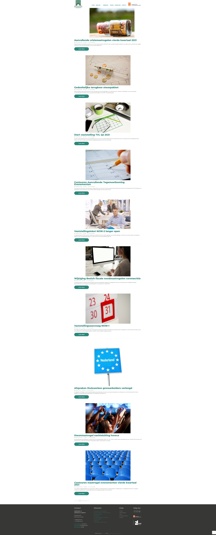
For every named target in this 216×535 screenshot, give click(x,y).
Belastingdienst (123, 512)
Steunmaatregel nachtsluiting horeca (96, 435)
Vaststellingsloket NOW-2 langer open (97, 231)
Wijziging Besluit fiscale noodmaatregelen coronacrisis (107, 278)
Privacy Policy (118, 533)
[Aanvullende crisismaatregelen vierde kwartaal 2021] (111, 37)
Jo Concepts (104, 533)
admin (85, 42)
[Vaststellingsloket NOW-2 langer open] (108, 228)
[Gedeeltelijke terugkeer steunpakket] (108, 84)
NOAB (121, 511)
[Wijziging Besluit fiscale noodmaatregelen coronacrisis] (108, 275)
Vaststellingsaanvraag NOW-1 (91, 325)
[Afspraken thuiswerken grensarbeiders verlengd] (108, 385)
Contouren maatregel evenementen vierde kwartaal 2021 (105, 483)
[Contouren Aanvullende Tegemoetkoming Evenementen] (108, 179)
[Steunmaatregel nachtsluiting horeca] (108, 432)
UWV (121, 514)
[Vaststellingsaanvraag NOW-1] (108, 322)
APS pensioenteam (124, 515)
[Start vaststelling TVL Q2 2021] (108, 131)
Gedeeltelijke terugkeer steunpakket (96, 87)
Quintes (121, 517)
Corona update (92, 42)
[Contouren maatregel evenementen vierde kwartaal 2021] (108, 479)
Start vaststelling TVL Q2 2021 (92, 134)
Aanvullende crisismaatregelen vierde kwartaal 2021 (105, 40)
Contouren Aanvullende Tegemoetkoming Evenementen (99, 183)
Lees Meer (81, 49)
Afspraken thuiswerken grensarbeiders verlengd (103, 388)
